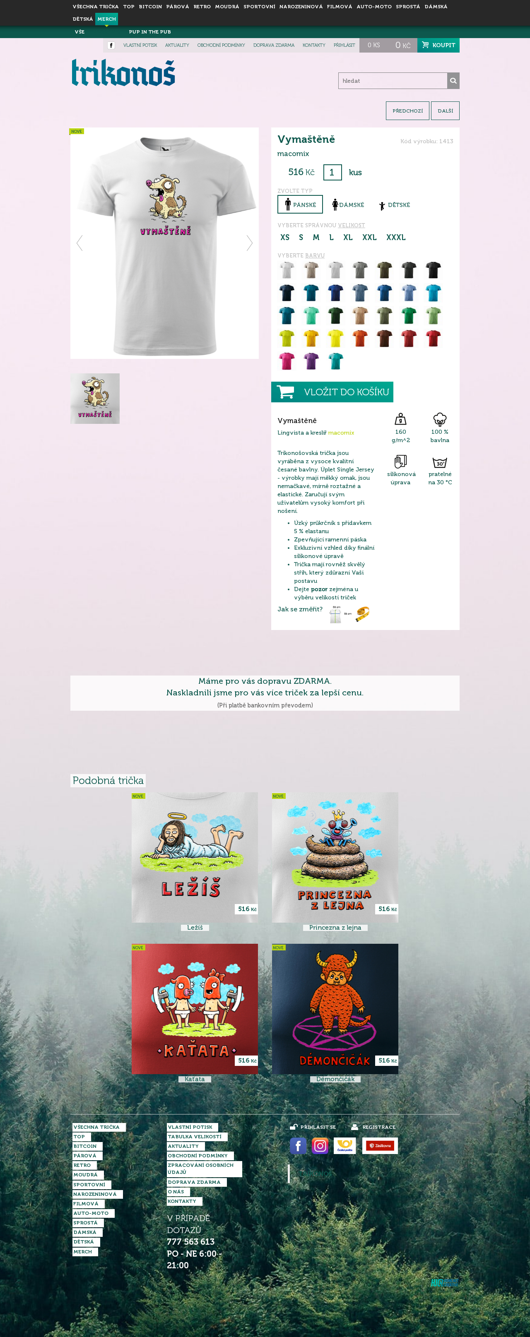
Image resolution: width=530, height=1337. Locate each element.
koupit (444, 45)
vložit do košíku (346, 392)
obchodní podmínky (221, 45)
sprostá (408, 7)
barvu (315, 255)
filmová (339, 7)
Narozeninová (301, 7)
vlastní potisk (140, 45)
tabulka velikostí (195, 1137)
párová (177, 7)
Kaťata (195, 1079)
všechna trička (95, 7)
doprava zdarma (273, 45)
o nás (176, 1192)
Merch (106, 19)
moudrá (227, 7)
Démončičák (335, 1079)
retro (202, 7)
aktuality (177, 45)
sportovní (259, 7)
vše (79, 32)
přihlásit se (318, 1127)
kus (355, 172)
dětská (82, 19)
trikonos (315, 1174)
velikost (351, 225)
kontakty (314, 45)
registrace (378, 1127)
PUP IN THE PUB (150, 32)
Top (129, 7)
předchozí (408, 111)
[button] (80, 243)
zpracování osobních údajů (201, 1168)
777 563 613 (190, 1242)
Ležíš (195, 927)
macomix (341, 433)
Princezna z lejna (335, 927)
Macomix (106, 32)
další (445, 111)
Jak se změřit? (300, 609)
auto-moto (374, 7)
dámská (436, 7)
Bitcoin (150, 7)
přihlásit (344, 45)
